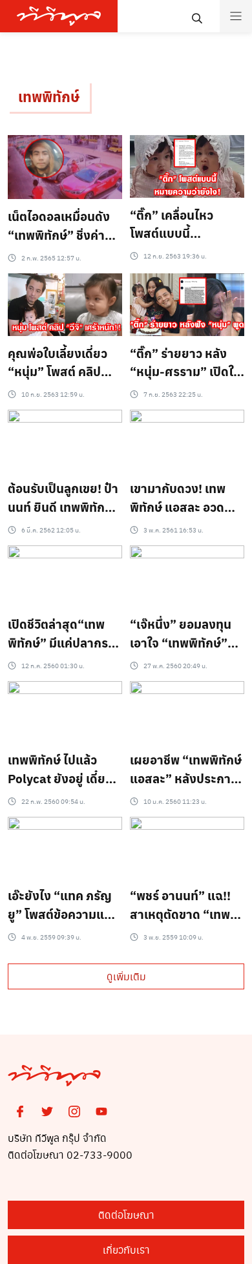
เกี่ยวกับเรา (126, 1249)
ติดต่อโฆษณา (126, 1214)
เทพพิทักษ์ (48, 96)
